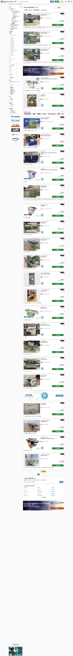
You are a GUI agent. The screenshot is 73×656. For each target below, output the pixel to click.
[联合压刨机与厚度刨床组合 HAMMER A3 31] (32, 426)
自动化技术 (13, 27)
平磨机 (38, 487)
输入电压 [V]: (11, 74)
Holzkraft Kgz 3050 (51, 113)
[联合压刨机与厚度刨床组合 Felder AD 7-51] (32, 20)
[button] (71, 2)
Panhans (12, 51)
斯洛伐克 (14, 91)
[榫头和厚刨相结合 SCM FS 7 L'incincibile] (32, 330)
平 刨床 (58, 113)
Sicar (12, 54)
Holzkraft (13, 38)
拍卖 (12, 105)
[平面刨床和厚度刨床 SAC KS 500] (32, 261)
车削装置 (52, 487)
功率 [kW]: (11, 70)
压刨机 (15, 13)
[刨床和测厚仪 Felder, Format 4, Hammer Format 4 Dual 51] (32, 157)
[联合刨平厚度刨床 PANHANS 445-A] (32, 347)
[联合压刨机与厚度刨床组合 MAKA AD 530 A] (32, 55)
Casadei (12, 43)
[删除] (27, 10)
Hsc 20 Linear (26, 491)
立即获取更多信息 (59, 395)
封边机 (13, 19)
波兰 (13, 88)
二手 (11, 100)
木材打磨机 (14, 22)
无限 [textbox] (11, 85)
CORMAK (13, 42)
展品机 (11, 99)
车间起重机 (53, 491)
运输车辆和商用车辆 (15, 25)
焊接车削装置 (39, 495)
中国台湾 (17, 81)
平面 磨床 (39, 489)
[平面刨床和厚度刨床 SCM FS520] (32, 227)
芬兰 (13, 92)
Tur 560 (25, 493)
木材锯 (14, 18)
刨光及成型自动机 (16, 12)
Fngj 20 (25, 489)
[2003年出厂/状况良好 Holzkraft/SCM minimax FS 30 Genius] (32, 83)
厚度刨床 (39, 113)
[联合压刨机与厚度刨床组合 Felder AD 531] (32, 244)
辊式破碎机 (53, 495)
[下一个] (39, 19)
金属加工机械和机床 (15, 24)
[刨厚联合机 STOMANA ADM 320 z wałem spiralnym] (32, 174)
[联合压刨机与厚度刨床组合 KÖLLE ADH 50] (32, 38)
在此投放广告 (15, 644)
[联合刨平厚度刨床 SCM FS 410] (32, 381)
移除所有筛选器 (44, 10)
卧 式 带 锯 (26, 495)
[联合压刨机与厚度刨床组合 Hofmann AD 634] (32, 123)
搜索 (52, 1)
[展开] (43, 29)
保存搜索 (44, 471)
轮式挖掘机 (53, 493)
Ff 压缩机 (25, 487)
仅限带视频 (13, 111)
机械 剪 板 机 (39, 491)
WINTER (12, 47)
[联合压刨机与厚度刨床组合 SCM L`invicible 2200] (32, 278)
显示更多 (44, 497)
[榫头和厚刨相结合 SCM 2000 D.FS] (32, 191)
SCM (12, 37)
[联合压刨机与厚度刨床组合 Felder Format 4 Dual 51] (32, 140)
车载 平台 (52, 489)
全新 (11, 97)
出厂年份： (11, 66)
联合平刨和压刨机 (16, 11)
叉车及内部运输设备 (15, 28)
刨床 (13, 9)
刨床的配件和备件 (16, 16)
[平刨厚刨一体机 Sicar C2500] (32, 409)
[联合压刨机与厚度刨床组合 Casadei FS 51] (32, 296)
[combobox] (15, 85)
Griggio (12, 55)
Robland (12, 46)
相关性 (59, 7)
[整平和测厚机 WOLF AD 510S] (32, 313)
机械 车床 (39, 493)
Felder (12, 39)
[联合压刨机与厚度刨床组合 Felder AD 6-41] (32, 460)
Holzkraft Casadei (14, 50)
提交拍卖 (57, 73)
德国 (13, 87)
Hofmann (13, 48)
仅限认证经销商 (14, 112)
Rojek (12, 52)
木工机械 (13, 8)
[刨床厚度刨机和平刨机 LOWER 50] (32, 210)
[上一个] (24, 19)
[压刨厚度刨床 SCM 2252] (32, 100)
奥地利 (13, 90)
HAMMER (13, 41)
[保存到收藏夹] (63, 15)
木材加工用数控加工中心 (16, 21)
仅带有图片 (13, 110)
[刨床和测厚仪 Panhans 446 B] (32, 364)
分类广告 (13, 104)
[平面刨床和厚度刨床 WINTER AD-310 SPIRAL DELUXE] (32, 443)
